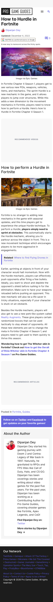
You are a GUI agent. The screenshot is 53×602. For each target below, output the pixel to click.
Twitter (22, 419)
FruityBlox (14, 568)
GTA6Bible (40, 568)
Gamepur (18, 556)
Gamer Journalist (26, 562)
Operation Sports (11, 565)
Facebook (37, 419)
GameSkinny (42, 562)
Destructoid (10, 562)
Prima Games (9, 559)
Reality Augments (11, 317)
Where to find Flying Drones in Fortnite (26, 259)
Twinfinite (7, 556)
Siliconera (22, 559)
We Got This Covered (39, 559)
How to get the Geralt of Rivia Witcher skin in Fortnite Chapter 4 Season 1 (25, 351)
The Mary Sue (28, 565)
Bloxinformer (27, 568)
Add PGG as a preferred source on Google (20, 40)
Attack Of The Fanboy (36, 556)
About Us (7, 573)
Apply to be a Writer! (36, 576)
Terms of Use (17, 576)
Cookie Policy (33, 573)
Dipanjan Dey (13, 30)
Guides (26, 411)
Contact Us (19, 573)
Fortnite (16, 411)
